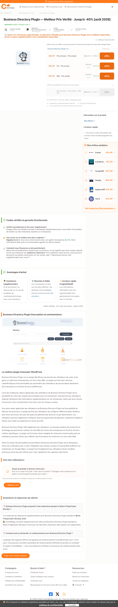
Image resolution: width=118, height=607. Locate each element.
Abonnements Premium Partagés (79, 7)
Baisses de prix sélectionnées (33, 7)
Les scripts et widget (47, 13)
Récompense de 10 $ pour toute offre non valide (48, 585)
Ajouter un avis (12, 485)
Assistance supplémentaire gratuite (62, 103)
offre (106, 56)
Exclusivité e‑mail (55, 7)
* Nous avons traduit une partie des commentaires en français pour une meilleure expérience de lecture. (27, 478)
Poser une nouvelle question (15, 556)
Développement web (26, 13)
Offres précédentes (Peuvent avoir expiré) (63, 85)
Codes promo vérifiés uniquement (60, 1)
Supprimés (57, 31)
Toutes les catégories (80, 581)
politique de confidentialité (51, 605)
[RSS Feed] (64, 595)
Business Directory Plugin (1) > (58, 49)
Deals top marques (79, 572)
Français (78, 585)
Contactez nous (36, 581)
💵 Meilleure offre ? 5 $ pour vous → (17, 24)
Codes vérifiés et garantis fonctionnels (26, 220)
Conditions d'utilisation (13, 577)
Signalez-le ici (12, 240)
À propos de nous (11, 572)
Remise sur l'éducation (80, 577)
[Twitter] (58, 595)
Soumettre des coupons (14, 585)
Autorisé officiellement (88, 103)
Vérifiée (77, 30)
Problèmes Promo (37, 572)
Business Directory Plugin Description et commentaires (32, 314)
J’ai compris (72, 605)
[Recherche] (113, 6)
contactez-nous (75, 100)
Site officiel (88, 121)
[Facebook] (51, 595)
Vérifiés (12, 30)
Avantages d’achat (16, 272)
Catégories (7, 13)
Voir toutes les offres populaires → (100, 208)
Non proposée (36, 31)
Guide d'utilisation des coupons (42, 577)
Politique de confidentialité (15, 581)
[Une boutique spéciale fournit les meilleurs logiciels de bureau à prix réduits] (8, 6)
